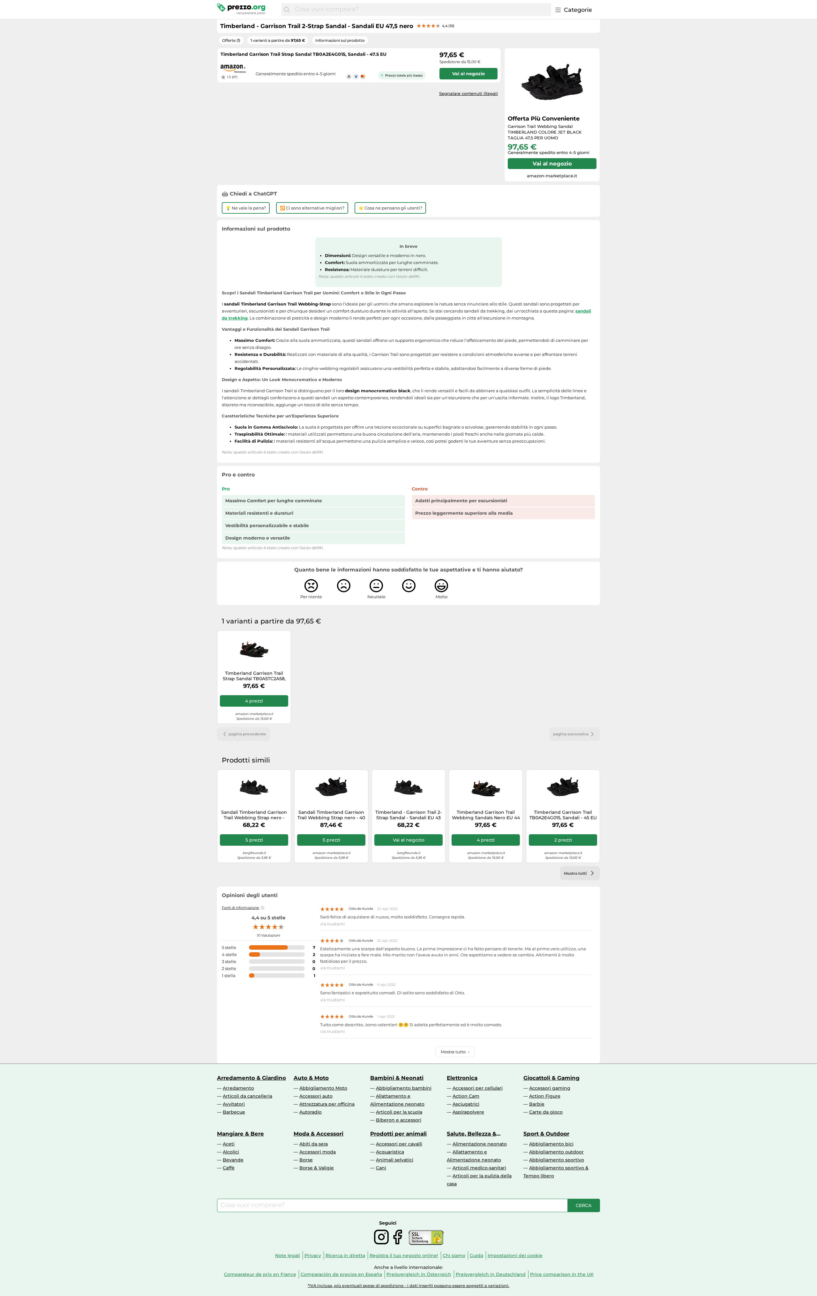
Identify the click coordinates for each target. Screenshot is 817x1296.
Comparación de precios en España (341, 1274)
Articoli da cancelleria (247, 1096)
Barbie (536, 1104)
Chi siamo (454, 1255)
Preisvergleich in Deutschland (491, 1274)
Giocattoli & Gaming (551, 1078)
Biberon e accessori (398, 1120)
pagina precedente (247, 734)
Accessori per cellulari (478, 1088)
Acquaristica (390, 1152)
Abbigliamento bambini (403, 1088)
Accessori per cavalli (399, 1144)
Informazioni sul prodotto (340, 40)
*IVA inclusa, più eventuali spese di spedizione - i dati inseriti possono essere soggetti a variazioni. (408, 1285)
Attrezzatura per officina (327, 1104)
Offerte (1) (231, 40)
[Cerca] (286, 9)
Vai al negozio (552, 163)
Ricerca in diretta (345, 1255)
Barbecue (234, 1112)
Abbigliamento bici (551, 1144)
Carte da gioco (546, 1112)
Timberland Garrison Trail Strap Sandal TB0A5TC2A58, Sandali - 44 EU (254, 676)
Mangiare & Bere (240, 1133)
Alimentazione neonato (480, 1144)
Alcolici (231, 1152)
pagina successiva (570, 734)
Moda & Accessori (318, 1133)
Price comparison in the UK (562, 1274)
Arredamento (238, 1088)
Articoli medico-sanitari (479, 1168)
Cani (381, 1168)
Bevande (233, 1160)
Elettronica (462, 1078)
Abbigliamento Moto (323, 1088)
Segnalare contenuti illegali (468, 93)
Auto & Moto (311, 1078)
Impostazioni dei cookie (515, 1255)
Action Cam (466, 1096)
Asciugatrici (466, 1104)
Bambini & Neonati (396, 1078)
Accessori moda (317, 1152)
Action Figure (544, 1096)
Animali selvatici (394, 1160)
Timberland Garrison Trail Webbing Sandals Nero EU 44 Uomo (486, 815)
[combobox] (421, 9)
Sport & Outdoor (546, 1133)
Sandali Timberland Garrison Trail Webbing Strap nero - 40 (331, 815)
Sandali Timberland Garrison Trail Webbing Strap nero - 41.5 (254, 815)
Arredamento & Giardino (251, 1078)
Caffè (229, 1168)
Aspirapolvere (468, 1112)
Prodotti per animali (398, 1133)
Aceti (229, 1144)
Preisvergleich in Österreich (418, 1274)
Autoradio (310, 1112)
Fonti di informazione (240, 907)
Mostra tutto (455, 1051)
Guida (476, 1255)
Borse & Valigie (316, 1168)
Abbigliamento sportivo (556, 1160)
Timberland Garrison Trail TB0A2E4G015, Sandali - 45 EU (563, 815)
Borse (306, 1160)
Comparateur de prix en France (260, 1274)
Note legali (287, 1255)
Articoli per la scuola (399, 1112)
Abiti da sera (313, 1144)
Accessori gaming (549, 1088)
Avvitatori (234, 1104)
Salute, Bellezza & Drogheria (471, 1133)
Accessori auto (316, 1096)
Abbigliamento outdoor (556, 1152)
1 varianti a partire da (278, 40)
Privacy (312, 1255)
